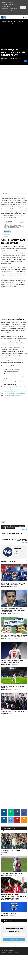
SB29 (4, 527)
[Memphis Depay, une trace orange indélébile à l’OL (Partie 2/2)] (14, 650)
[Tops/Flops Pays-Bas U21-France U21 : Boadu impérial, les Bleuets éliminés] (14, 572)
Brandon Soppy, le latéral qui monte (13, 389)
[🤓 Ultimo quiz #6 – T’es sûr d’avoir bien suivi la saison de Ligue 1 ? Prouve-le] (14, 625)
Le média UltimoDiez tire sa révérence (10, 851)
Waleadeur (5, 915)
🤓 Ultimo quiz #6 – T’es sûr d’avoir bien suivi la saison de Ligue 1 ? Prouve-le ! (14, 636)
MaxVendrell (5, 854)
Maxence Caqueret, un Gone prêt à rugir (14, 387)
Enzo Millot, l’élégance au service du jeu (14, 393)
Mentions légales (9, 952)
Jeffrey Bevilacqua (6, 664)
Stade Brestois (10, 527)
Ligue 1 (13, 526)
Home (2, 21)
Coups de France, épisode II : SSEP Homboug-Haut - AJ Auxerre (14, 541)
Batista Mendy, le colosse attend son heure (15, 391)
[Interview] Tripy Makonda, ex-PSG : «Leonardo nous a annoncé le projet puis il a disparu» (13, 610)
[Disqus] (14, 738)
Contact (16, 952)
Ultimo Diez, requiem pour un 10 (12, 873)
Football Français (8, 21)
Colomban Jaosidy (6, 613)
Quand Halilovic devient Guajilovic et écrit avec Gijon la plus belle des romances (13, 896)
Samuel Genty (21, 526)
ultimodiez (7, 58)
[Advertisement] (14, 131)
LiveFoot (3, 952)
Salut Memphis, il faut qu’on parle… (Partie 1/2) (12, 687)
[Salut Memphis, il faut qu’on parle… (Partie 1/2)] (14, 675)
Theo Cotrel (5, 713)
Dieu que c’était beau (8, 914)
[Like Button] (3, 522)
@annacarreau (6, 899)
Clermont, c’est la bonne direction (12, 711)
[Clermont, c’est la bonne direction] (14, 701)
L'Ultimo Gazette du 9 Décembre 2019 (11, 534)
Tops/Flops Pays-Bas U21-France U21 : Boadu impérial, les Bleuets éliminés (13, 584)
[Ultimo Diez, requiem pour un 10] (14, 864)
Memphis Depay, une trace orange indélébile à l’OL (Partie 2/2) (12, 661)
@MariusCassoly (6, 586)
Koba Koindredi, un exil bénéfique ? (13, 395)
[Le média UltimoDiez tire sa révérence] (14, 841)
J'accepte (23, 7)
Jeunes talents (6, 526)
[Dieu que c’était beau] (14, 907)
